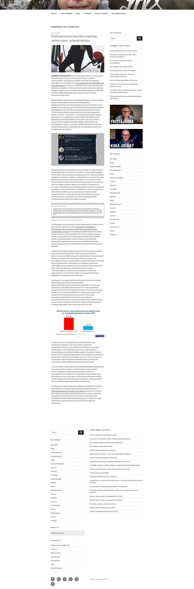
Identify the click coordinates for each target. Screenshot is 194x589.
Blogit (112, 162)
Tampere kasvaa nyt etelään (99, 473)
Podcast (112, 208)
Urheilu (112, 223)
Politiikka (113, 212)
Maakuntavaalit (115, 193)
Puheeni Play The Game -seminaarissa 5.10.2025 (106, 500)
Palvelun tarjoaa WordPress (99, 579)
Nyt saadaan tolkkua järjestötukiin (121, 67)
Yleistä (112, 231)
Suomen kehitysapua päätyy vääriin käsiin (124, 80)
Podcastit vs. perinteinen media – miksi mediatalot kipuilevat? (110, 439)
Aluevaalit (113, 159)
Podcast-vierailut (101, 13)
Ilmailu (112, 174)
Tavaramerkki (114, 219)
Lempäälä (113, 189)
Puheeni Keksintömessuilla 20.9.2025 (102, 508)
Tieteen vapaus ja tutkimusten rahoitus (123, 70)
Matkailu (113, 197)
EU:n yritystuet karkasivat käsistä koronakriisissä (106, 442)
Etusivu (54, 13)
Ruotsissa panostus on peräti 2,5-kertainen (68, 391)
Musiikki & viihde (115, 204)
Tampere (113, 216)
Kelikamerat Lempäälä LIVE (60, 545)
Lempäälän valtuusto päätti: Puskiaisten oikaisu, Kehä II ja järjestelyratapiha (115, 465)
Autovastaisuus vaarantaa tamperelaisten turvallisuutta (108, 486)
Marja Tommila (56, 553)
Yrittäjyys (113, 234)
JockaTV (113, 181)
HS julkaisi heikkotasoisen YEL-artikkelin (103, 476)
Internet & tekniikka (116, 178)
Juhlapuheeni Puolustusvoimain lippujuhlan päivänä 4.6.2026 (110, 461)
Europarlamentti (115, 170)
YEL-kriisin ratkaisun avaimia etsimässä (103, 504)
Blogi (78, 13)
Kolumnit (113, 185)
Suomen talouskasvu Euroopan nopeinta (123, 51)
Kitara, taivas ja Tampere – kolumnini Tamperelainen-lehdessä (110, 454)
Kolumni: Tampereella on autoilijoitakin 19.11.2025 (106, 496)
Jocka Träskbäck (66, 13)
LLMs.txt (54, 549)
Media (112, 200)
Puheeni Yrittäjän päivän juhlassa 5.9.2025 (104, 511)
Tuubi (52, 564)
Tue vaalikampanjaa (118, 13)
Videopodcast (114, 227)
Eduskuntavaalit (115, 166)
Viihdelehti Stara (56, 568)
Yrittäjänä (87, 13)
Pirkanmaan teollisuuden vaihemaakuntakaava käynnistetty (110, 469)
